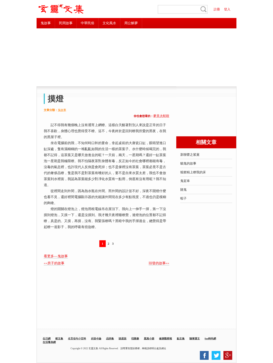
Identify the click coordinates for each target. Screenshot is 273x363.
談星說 (123, 338)
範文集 (59, 338)
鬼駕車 (185, 180)
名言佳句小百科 (77, 338)
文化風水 (109, 23)
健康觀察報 (165, 338)
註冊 (217, 9)
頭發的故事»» (159, 263)
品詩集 (110, 338)
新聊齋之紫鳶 (189, 154)
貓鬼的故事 (188, 163)
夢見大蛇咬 (161, 116)
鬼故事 (46, 23)
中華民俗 (87, 23)
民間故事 (66, 23)
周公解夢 (131, 23)
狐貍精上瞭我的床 (193, 172)
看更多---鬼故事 (56, 256)
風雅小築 (149, 338)
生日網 (47, 338)
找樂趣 (135, 338)
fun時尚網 (210, 338)
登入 (227, 9)
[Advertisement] (136, 57)
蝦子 (183, 198)
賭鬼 (183, 189)
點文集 (181, 338)
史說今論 (96, 338)
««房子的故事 (54, 263)
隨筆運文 (194, 338)
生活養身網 (49, 342)
